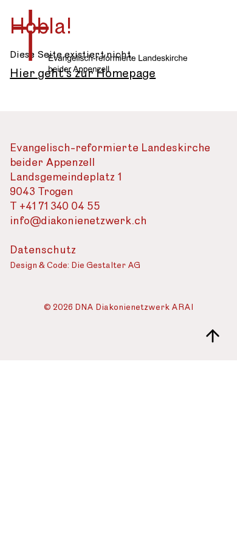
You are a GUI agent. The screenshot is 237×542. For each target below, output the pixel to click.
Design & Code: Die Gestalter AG (75, 265)
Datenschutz (43, 250)
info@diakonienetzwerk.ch (78, 221)
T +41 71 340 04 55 (55, 206)
